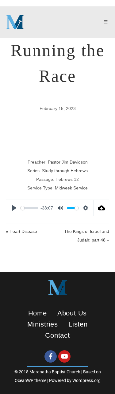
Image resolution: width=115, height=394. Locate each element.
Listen (78, 324)
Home (37, 313)
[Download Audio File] (101, 208)
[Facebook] (50, 356)
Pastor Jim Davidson (68, 162)
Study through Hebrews (65, 170)
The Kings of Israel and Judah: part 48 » (86, 235)
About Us (72, 313)
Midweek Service (71, 187)
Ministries (42, 324)
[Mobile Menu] (106, 22)
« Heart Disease (21, 231)
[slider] (29, 208)
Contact (57, 335)
